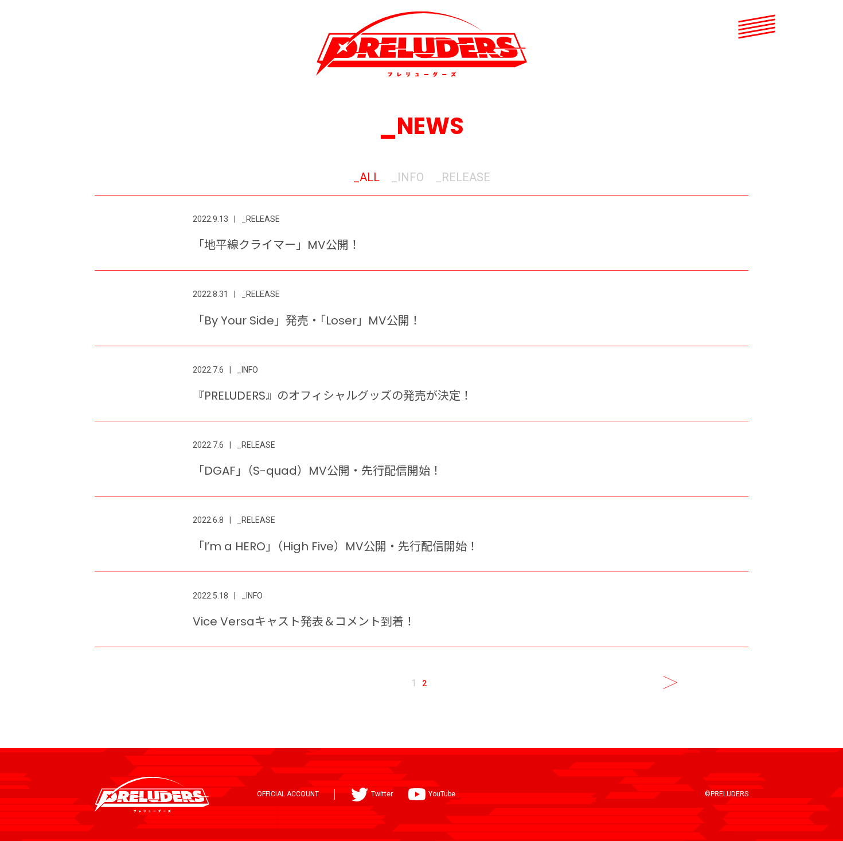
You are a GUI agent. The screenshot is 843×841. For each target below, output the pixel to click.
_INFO (407, 177)
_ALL (366, 177)
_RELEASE (462, 177)
